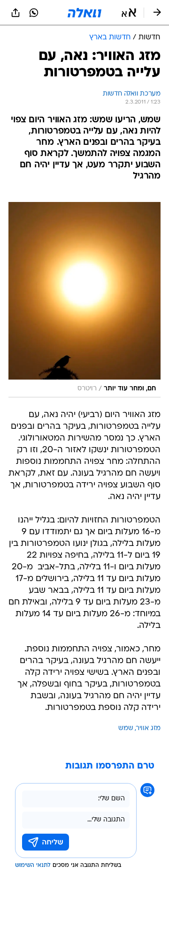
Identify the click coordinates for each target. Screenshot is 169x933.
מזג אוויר (148, 728)
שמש (125, 728)
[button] (129, 12)
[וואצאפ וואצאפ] (33, 12)
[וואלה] (84, 12)
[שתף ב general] (15, 12)
